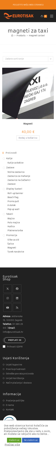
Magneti (28, 123)
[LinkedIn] (17, 298)
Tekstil (9, 214)
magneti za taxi (37, 35)
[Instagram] (7, 298)
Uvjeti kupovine (14, 364)
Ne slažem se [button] (31, 440)
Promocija (11, 235)
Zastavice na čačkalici (18, 180)
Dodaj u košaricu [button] (28, 138)
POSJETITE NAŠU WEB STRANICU (28, 5)
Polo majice (13, 222)
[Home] (12, 35)
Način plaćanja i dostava (19, 383)
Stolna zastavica (15, 172)
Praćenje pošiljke (15, 400)
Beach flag (12, 197)
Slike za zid (13, 239)
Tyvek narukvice (15, 251)
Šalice (10, 244)
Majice (11, 218)
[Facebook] (17, 288)
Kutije (9, 158)
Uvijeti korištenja (15, 378)
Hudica (11, 226)
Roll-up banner (15, 193)
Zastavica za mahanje (18, 176)
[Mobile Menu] (50, 16)
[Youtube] (7, 307)
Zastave (10, 167)
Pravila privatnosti (16, 369)
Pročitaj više (12, 444)
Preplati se (14, 340)
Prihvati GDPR (15, 346)
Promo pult (13, 201)
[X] (7, 288)
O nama (10, 405)
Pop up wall (13, 209)
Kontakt (10, 409)
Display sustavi (14, 189)
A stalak (11, 205)
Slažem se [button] (14, 440)
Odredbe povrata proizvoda (20, 373)
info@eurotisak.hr (13, 332)
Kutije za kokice (15, 162)
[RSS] (17, 307)
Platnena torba (15, 230)
